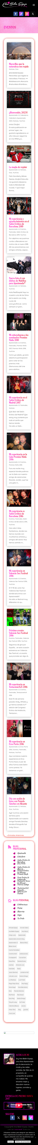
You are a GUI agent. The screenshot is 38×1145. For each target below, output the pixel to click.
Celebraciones (22, 904)
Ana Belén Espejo (14, 931)
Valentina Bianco (14, 1006)
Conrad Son (22, 957)
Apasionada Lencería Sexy (16, 939)
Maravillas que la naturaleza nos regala (18, 65)
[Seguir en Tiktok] (21, 14)
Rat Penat (12, 995)
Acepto (10, 1142)
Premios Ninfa (22, 874)
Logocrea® (18, 1129)
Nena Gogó (12, 987)
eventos (11, 965)
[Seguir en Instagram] (27, 14)
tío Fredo (22, 1002)
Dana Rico (12, 961)
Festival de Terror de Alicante (23, 882)
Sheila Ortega (21, 998)
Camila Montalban (14, 950)
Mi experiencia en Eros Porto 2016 (17, 743)
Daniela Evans (22, 961)
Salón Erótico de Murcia (23, 868)
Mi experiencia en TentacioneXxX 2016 (18, 685)
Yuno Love (12, 1013)
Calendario (24, 115)
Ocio (16, 69)
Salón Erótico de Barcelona (23, 861)
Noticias (12, 69)
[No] (35, 1137)
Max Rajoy (25, 983)
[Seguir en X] (33, 14)
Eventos (23, 229)
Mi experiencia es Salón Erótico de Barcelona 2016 (17, 514)
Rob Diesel (20, 995)
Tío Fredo (20, 918)
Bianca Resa (24, 942)
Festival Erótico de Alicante (23, 871)
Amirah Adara (24, 927)
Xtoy (19, 1009)
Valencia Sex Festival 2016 (18, 581)
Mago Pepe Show (14, 983)
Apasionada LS (14, 115)
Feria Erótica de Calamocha (23, 878)
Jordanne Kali (24, 972)
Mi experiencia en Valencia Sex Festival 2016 (18, 573)
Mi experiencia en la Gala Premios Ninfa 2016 (18, 457)
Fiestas (19, 908)
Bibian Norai (12, 946)
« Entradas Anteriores (15, 835)
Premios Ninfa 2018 (19, 348)
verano (23, 1006)
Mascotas (20, 911)
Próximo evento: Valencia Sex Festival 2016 (18, 633)
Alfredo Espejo (13, 927)
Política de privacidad (23, 1142)
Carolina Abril (13, 953)
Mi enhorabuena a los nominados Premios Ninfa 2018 (18, 337)
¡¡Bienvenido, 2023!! (18, 112)
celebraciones (24, 953)
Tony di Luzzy (13, 1002)
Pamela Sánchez (19, 991)
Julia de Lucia (13, 976)
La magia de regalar (18, 167)
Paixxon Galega (23, 884)
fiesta (18, 968)
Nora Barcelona (22, 987)
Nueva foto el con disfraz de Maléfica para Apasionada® (17, 281)
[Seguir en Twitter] (18, 1117)
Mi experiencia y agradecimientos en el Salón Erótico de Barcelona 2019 (19, 222)
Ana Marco (25, 931)
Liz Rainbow (12, 980)
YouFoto (22, 121)
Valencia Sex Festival (22, 892)
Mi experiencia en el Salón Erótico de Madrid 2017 (18, 400)
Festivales (12, 232)
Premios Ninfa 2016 (15, 465)
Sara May (11, 998)
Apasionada (21, 853)
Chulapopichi (12, 957)
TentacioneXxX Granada (22, 889)
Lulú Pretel (22, 980)
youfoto (25, 1009)
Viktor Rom (12, 1009)
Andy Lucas (12, 935)
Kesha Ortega (24, 976)
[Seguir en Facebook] (16, 14)
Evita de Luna (20, 965)
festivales (12, 968)
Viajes (19, 915)
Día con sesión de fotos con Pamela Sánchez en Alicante (18, 801)
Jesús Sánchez (13, 972)
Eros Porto (21, 863)
